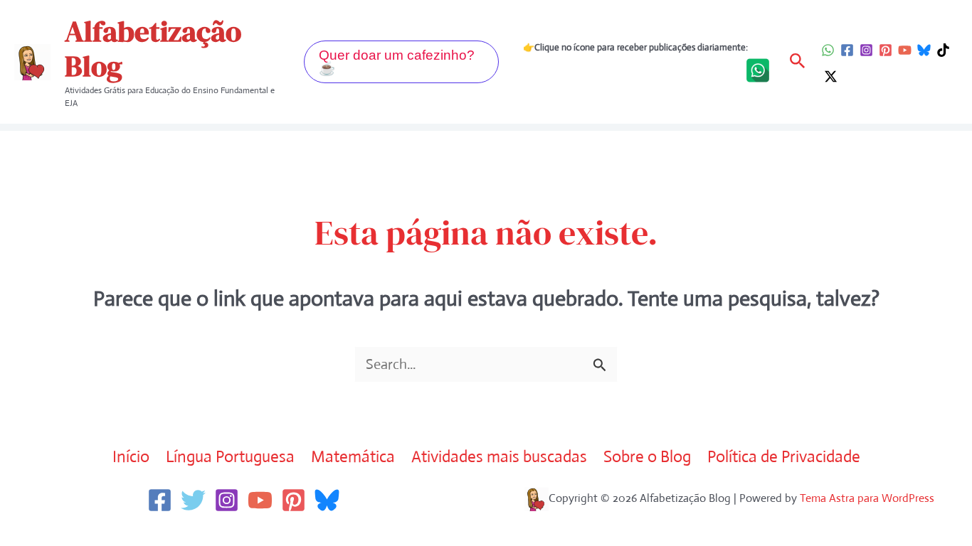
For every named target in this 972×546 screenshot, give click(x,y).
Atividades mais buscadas (499, 456)
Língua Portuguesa (230, 456)
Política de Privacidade (783, 456)
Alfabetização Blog (153, 48)
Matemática (353, 456)
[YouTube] (905, 50)
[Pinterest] (885, 50)
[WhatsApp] (828, 50)
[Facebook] (847, 50)
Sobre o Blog (647, 456)
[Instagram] (866, 50)
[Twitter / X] (831, 76)
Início (130, 456)
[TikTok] (943, 50)
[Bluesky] (924, 50)
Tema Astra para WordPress (867, 498)
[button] (401, 62)
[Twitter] (193, 500)
